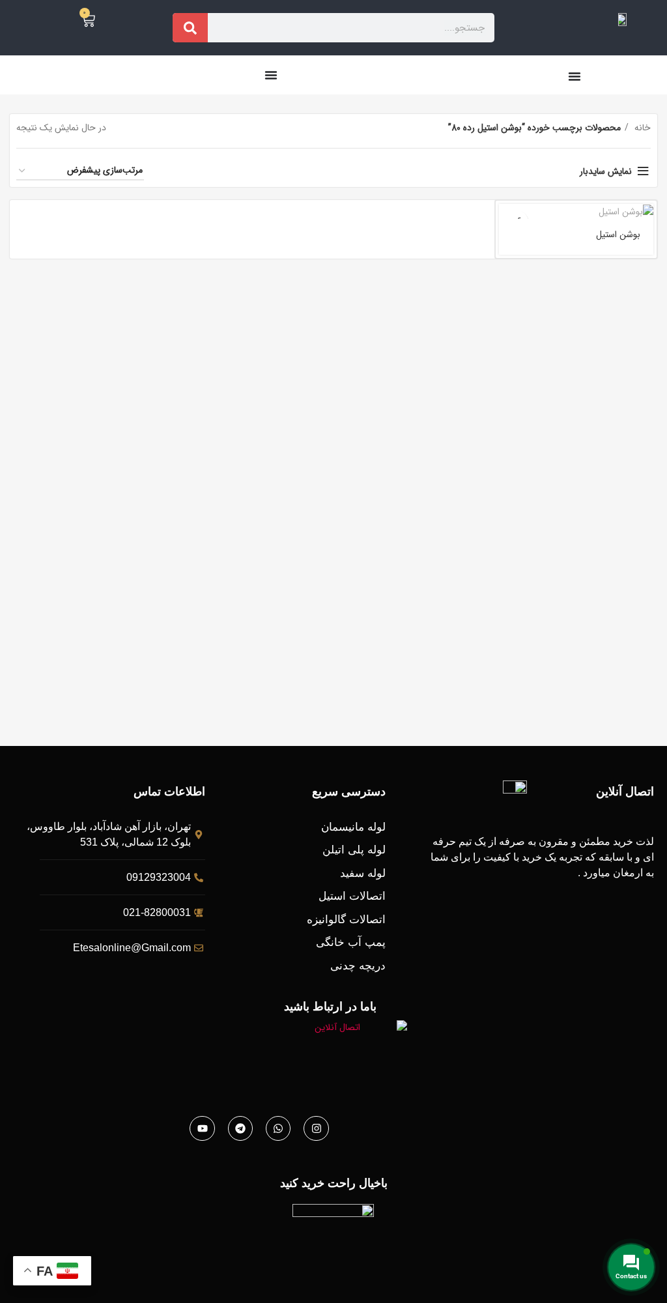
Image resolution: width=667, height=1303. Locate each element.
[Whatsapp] (278, 1128)
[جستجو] (190, 27)
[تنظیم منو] (574, 76)
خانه (641, 128)
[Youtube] (202, 1128)
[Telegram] (240, 1128)
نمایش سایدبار (606, 171)
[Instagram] (316, 1128)
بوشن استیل (618, 234)
